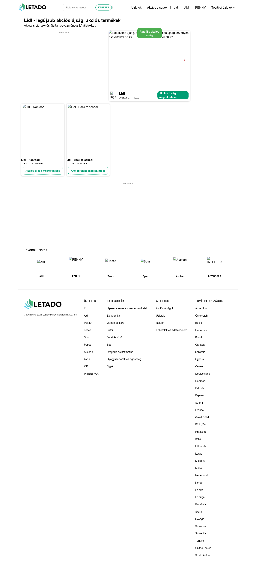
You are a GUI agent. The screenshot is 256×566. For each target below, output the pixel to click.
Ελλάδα (200, 424)
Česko (199, 366)
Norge (199, 482)
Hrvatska (200, 431)
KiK (86, 366)
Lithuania (200, 446)
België (199, 322)
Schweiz (200, 352)
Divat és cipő (114, 337)
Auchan (88, 352)
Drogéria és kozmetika (120, 352)
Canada (200, 344)
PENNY (200, 7)
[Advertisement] (64, 60)
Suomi (199, 402)
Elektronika (113, 315)
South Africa (202, 555)
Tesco (87, 330)
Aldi (186, 7)
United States (203, 548)
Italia (198, 439)
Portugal (200, 497)
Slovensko (201, 526)
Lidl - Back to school (80, 160)
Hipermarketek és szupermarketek (127, 308)
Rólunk (160, 322)
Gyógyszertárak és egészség (124, 359)
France (199, 410)
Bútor (110, 330)
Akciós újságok (157, 7)
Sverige (199, 519)
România (200, 504)
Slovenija (200, 533)
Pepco (87, 344)
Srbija (198, 511)
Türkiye (199, 540)
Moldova (200, 460)
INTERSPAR (91, 373)
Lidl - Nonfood (30, 160)
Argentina (201, 308)
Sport (110, 344)
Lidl (176, 7)
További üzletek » (223, 7)
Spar (87, 337)
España (199, 395)
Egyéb (110, 366)
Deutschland (202, 373)
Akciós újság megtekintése (168, 95)
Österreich (201, 315)
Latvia (198, 453)
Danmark (200, 381)
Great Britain (202, 417)
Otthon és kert (115, 322)
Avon (87, 359)
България (201, 330)
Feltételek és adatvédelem (171, 330)
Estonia (199, 388)
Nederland (201, 475)
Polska (199, 490)
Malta (198, 468)
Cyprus (199, 359)
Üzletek (136, 7)
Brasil (198, 337)
